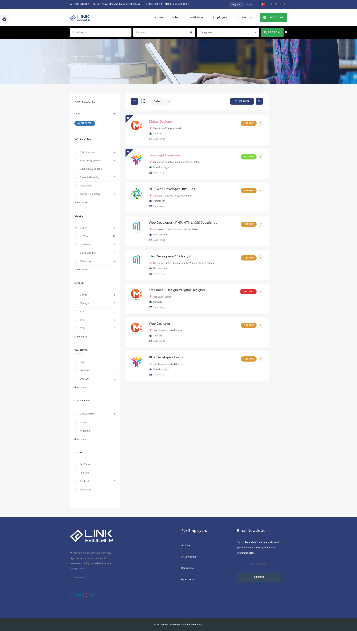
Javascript (85, 244)
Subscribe (259, 577)
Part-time (84, 472)
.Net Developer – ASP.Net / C (170, 256)
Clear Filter (84, 123)
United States (87, 414)
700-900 (84, 378)
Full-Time (85, 464)
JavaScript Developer (165, 155)
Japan (83, 422)
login (249, 4)
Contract (84, 481)
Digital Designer (161, 121)
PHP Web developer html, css (172, 189)
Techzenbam (160, 234)
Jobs (175, 17)
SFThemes (162, 624)
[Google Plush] (281, 4)
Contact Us (244, 17)
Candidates (196, 17)
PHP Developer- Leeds (166, 357)
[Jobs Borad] (80, 17)
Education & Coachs (91, 168)
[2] (260, 5)
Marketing (85, 261)
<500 (82, 362)
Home (159, 17)
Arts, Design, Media (90, 160)
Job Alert (244, 101)
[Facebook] (271, 4)
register (236, 4)
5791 (82, 328)
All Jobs (185, 545)
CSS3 (77, 113)
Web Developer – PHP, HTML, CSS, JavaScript (183, 222)
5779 (82, 311)
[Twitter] (276, 4)
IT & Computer (87, 152)
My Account (187, 579)
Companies (187, 568)
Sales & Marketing (89, 177)
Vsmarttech (159, 200)
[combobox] (164, 32)
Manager (84, 303)
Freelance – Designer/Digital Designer (177, 290)
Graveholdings (161, 167)
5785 (82, 320)
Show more (80, 202)
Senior (83, 294)
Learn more (80, 578)
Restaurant (85, 185)
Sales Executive (88, 252)
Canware (157, 133)
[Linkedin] (285, 4)
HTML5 (84, 236)
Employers (220, 17)
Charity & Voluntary (90, 194)
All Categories (188, 556)
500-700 (84, 370)
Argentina (85, 430)
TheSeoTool (176, 624)
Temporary (85, 489)
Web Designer (159, 323)
